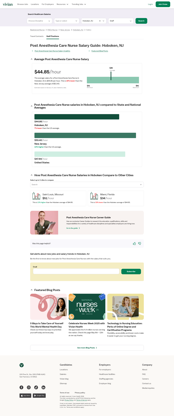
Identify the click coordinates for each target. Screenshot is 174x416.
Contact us (146, 383)
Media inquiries (148, 388)
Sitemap (63, 383)
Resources (61, 4)
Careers (145, 379)
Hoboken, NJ (78, 30)
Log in (150, 4)
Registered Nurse (37, 30)
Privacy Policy (69, 400)
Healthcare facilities (107, 374)
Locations (35, 4)
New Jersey (65, 30)
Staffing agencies (106, 379)
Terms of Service (81, 400)
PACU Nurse (52, 30)
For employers (105, 369)
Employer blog (105, 383)
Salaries (63, 374)
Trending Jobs (77, 4)
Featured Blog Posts (99, 51)
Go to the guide (72, 228)
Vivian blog (64, 379)
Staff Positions (52, 36)
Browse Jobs (22, 4)
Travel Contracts (37, 36)
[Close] (121, 14)
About (144, 369)
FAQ (143, 374)
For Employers (48, 4)
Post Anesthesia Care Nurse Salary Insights (52, 51)
